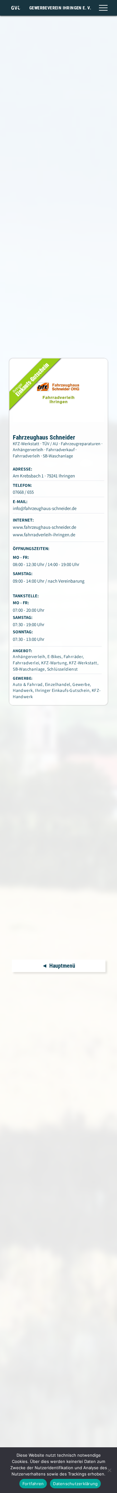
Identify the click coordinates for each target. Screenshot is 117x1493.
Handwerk (23, 690)
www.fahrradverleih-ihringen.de (44, 535)
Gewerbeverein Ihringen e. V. (60, 7)
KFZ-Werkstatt (83, 663)
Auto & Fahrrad (28, 684)
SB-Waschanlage (29, 669)
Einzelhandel (58, 684)
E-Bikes (54, 656)
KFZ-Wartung (54, 663)
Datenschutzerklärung (75, 1483)
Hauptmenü (62, 966)
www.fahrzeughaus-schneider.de (44, 527)
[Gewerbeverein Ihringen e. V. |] (15, 8)
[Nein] (109, 1470)
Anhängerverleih (29, 656)
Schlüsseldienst (62, 669)
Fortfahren (33, 1483)
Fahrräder (73, 656)
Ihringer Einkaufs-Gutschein (62, 690)
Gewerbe (81, 684)
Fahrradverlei (26, 663)
